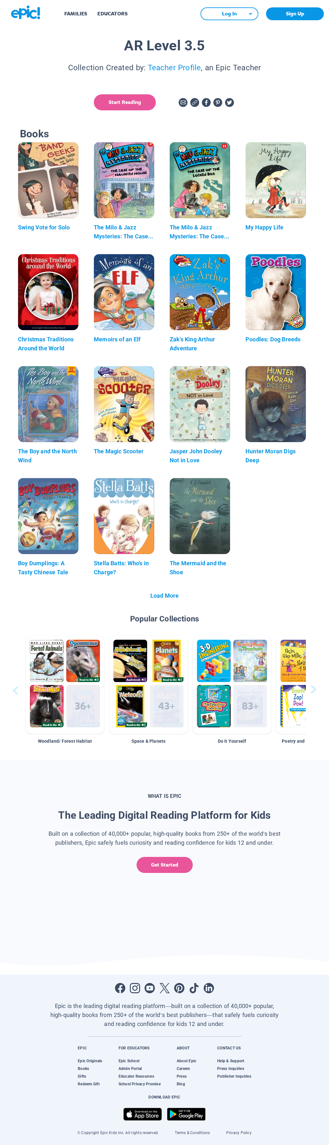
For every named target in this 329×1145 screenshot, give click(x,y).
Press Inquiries (230, 1068)
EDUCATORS (112, 13)
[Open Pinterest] (179, 988)
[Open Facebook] (120, 988)
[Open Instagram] (135, 988)
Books (83, 1068)
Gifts (82, 1076)
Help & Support (230, 1061)
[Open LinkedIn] (209, 988)
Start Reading (125, 102)
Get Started (164, 864)
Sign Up (295, 13)
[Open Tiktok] (194, 988)
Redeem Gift (89, 1084)
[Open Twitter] (164, 988)
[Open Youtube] (150, 988)
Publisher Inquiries (234, 1076)
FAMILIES (75, 13)
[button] (65, 685)
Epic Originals (90, 1061)
